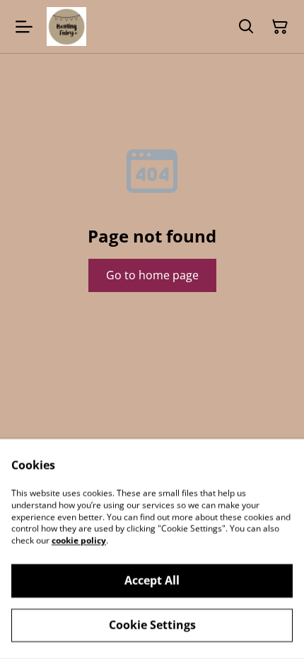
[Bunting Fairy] (66, 26)
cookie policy (79, 541)
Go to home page (152, 275)
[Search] (246, 26)
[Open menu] (24, 26)
